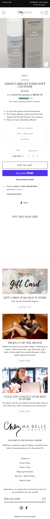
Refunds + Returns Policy (25, 476)
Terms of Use (25, 467)
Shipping (22, 101)
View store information (14, 194)
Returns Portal (25, 480)
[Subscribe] (44, 499)
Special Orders (25, 128)
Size (18, 150)
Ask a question (25, 134)
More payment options (25, 179)
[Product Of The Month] (25, 326)
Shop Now (25, 361)
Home (24, 75)
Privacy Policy (25, 463)
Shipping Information (25, 471)
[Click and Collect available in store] (25, 380)
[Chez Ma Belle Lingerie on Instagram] (21, 507)
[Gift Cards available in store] (25, 281)
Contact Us (25, 307)
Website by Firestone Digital (25, 516)
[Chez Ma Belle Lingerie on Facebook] (26, 507)
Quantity (33, 151)
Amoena (25, 80)
